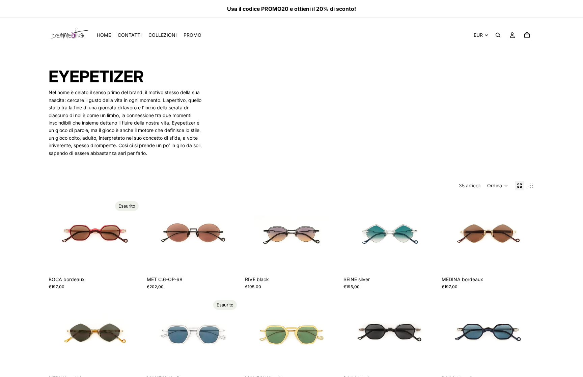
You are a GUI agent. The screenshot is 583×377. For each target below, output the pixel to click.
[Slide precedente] (59, 235)
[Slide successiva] (131, 235)
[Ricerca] (498, 35)
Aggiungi (333, 262)
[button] (497, 185)
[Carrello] (527, 35)
